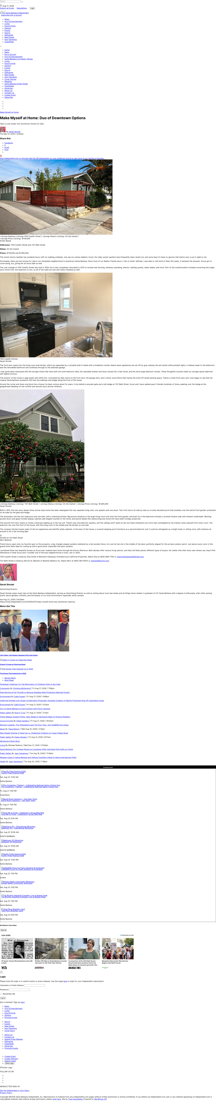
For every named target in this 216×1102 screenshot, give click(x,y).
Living (7, 24)
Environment (5, 696)
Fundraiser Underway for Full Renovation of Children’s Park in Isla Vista (30, 684)
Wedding (8, 81)
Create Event (10, 95)
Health (3, 761)
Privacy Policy (6, 1093)
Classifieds (9, 42)
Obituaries (8, 35)
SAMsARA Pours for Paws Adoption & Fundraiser (22, 869)
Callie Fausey (19, 696)
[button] (17, 954)
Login (32, 8)
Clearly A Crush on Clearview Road (12, 664)
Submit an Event (7, 8)
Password (4, 989)
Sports (7, 33)
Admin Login (9, 1063)
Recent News (10, 678)
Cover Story (9, 1031)
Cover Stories (10, 79)
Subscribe (5, 15)
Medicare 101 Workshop (11, 842)
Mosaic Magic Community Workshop (17, 883)
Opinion (7, 28)
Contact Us (9, 93)
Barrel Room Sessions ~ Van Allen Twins (18, 800)
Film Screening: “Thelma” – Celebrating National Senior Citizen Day (29, 787)
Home (7, 50)
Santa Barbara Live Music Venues (18, 59)
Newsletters (22, 8)
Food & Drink (10, 26)
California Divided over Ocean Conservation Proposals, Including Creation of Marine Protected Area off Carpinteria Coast (52, 700)
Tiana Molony (14, 729)
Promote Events (11, 1048)
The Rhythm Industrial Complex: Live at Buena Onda (23, 897)
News (6, 19)
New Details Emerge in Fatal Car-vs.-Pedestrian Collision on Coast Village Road (34, 733)
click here (57, 1099)
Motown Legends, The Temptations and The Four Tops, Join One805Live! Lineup (34, 725)
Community (5, 688)
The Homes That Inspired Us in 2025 (13, 673)
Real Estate (9, 37)
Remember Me (8, 994)
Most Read (9, 680)
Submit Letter (10, 1061)
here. (23, 1002)
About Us (8, 90)
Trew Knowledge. (75, 1099)
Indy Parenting (10, 39)
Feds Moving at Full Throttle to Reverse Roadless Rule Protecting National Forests (35, 692)
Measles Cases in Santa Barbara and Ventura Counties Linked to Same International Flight (38, 757)
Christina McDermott (22, 688)
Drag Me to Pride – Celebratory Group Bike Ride (21, 814)
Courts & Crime (7, 721)
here (65, 981)
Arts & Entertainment (13, 21)
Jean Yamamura (21, 753)
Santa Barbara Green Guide (16, 84)
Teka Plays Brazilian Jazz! (12, 911)
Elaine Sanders (22, 721)
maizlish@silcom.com (100, 561)
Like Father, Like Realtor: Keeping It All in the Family (19, 655)
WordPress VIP (100, 1099)
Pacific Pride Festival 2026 (12, 773)
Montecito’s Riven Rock (10, 741)
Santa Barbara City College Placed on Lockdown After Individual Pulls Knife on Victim (36, 749)
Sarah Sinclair (14, 132)
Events (7, 30)
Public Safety (6, 713)
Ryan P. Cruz (20, 713)
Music (3, 729)
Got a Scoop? (16, 15)
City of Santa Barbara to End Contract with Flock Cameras (25, 709)
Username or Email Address (12, 985)
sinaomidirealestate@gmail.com (130, 557)
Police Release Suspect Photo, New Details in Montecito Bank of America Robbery (35, 717)
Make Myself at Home (9, 112)
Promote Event (10, 1017)
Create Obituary (11, 1059)
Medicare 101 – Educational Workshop (17, 828)
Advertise (8, 88)
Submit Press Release (13, 1039)
